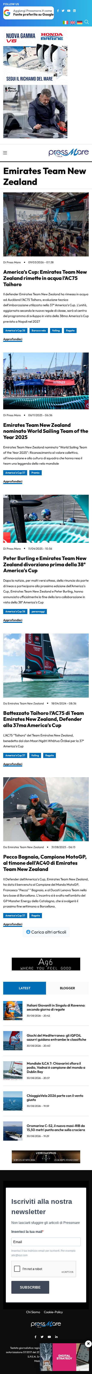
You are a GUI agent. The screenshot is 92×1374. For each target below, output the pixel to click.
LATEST (24, 988)
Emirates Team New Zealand (26, 703)
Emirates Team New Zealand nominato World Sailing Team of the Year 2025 (45, 431)
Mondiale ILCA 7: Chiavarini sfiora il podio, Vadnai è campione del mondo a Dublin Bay (56, 1067)
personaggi (38, 611)
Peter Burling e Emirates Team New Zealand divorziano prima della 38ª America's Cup (44, 564)
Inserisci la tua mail (26, 1232)
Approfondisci (12, 339)
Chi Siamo (33, 1312)
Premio (35, 472)
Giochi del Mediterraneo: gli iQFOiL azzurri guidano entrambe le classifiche (56, 1037)
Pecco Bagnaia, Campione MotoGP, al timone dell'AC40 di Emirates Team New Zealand (45, 862)
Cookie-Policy (53, 1312)
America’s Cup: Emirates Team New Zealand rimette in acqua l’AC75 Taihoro (45, 278)
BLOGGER (67, 988)
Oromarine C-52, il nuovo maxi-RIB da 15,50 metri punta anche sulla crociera (56, 1128)
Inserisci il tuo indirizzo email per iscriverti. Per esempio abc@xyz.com (43, 1253)
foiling (56, 330)
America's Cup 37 (15, 472)
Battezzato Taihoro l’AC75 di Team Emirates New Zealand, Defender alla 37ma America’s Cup (43, 719)
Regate (70, 330)
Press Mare (14, 262)
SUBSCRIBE (30, 1287)
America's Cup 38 (15, 330)
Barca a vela (39, 330)
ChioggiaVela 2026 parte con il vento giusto (55, 1097)
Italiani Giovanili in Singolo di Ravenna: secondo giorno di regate (56, 1007)
